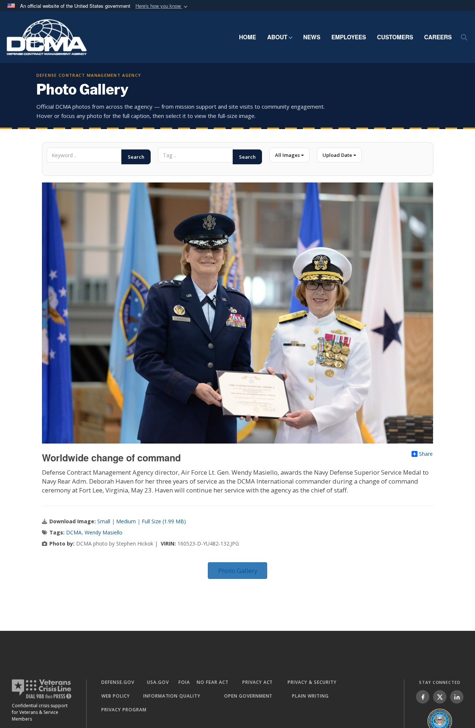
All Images (288, 155)
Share (426, 454)
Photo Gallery (237, 570)
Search (136, 157)
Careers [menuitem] (438, 37)
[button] (162, 6)
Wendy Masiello (103, 532)
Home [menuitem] (247, 37)
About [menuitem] (277, 37)
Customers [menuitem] (395, 37)
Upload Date (337, 155)
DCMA (74, 532)
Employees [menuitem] (348, 37)
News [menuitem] (311, 37)
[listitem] (422, 697)
